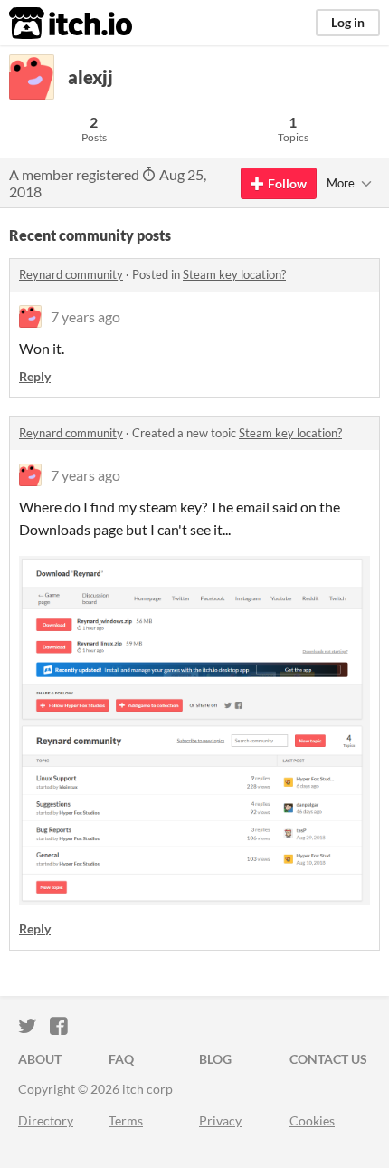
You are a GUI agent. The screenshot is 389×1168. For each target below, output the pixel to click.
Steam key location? (234, 274)
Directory (45, 1120)
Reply (35, 376)
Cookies (312, 1120)
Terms (126, 1120)
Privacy (220, 1120)
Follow (287, 183)
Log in (348, 22)
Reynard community (71, 274)
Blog (215, 1059)
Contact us (328, 1059)
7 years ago (85, 316)
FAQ (121, 1059)
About (40, 1059)
